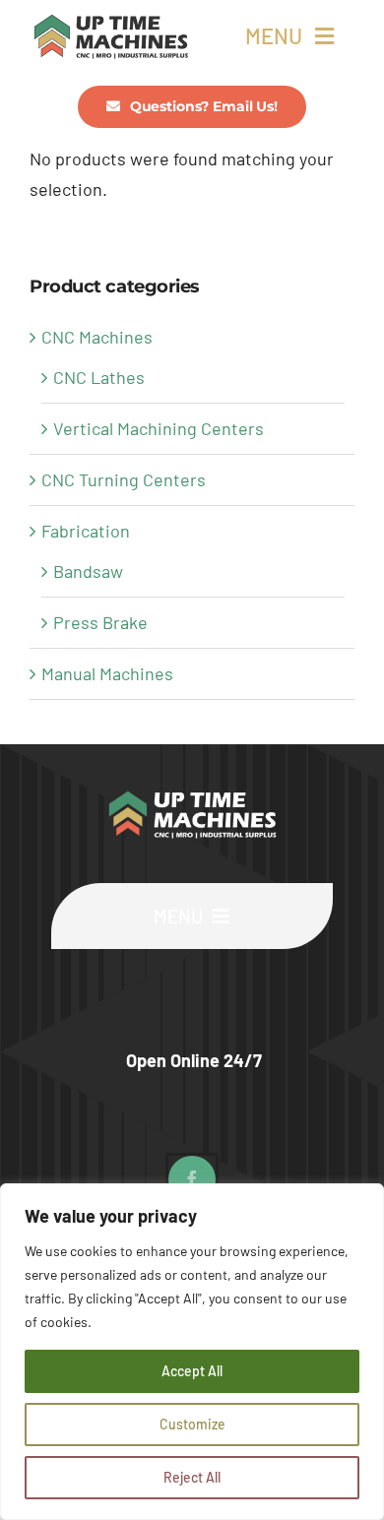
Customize (192, 1424)
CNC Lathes (99, 377)
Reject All (192, 1477)
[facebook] (192, 1179)
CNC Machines (97, 337)
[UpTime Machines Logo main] (111, 21)
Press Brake (100, 622)
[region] (192, 1351)
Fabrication (85, 530)
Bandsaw (88, 571)
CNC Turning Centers (123, 479)
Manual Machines (107, 673)
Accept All (192, 1370)
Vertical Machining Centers (158, 428)
